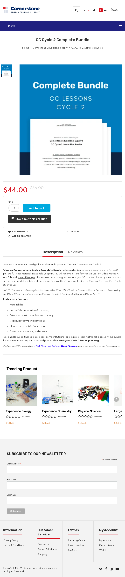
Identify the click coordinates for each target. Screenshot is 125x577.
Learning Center (77, 540)
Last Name (11, 495)
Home (25, 48)
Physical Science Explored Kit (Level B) (92, 411)
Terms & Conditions (13, 545)
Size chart (73, 232)
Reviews (75, 252)
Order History (106, 545)
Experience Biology (18, 411)
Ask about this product (31, 219)
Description (52, 252)
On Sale (72, 550)
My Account (105, 540)
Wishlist (103, 550)
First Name (11, 479)
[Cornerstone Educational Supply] (21, 13)
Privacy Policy (10, 540)
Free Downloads (77, 545)
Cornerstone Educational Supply (50, 48)
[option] (71, 119)
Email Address (14, 464)
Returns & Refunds (47, 549)
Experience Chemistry (57, 411)
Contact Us (43, 545)
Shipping (42, 554)
